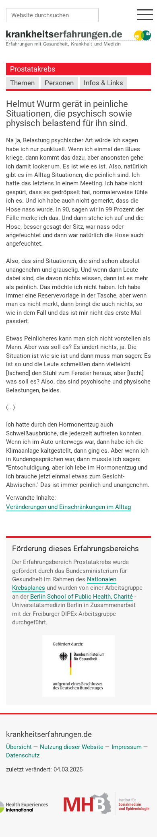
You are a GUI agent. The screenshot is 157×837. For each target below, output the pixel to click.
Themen (22, 83)
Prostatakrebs (32, 69)
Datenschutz (22, 755)
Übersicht (19, 747)
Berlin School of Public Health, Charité (81, 596)
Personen (59, 83)
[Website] (64, 34)
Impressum (127, 747)
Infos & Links (103, 83)
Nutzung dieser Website (71, 747)
